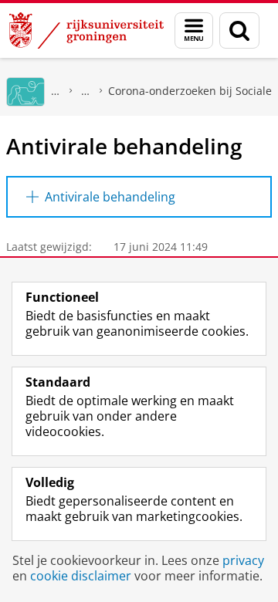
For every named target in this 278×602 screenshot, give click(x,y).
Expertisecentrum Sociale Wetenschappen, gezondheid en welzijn (85, 90)
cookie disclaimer (80, 575)
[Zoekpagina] (239, 30)
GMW (55, 90)
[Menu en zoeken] (194, 30)
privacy (243, 560)
